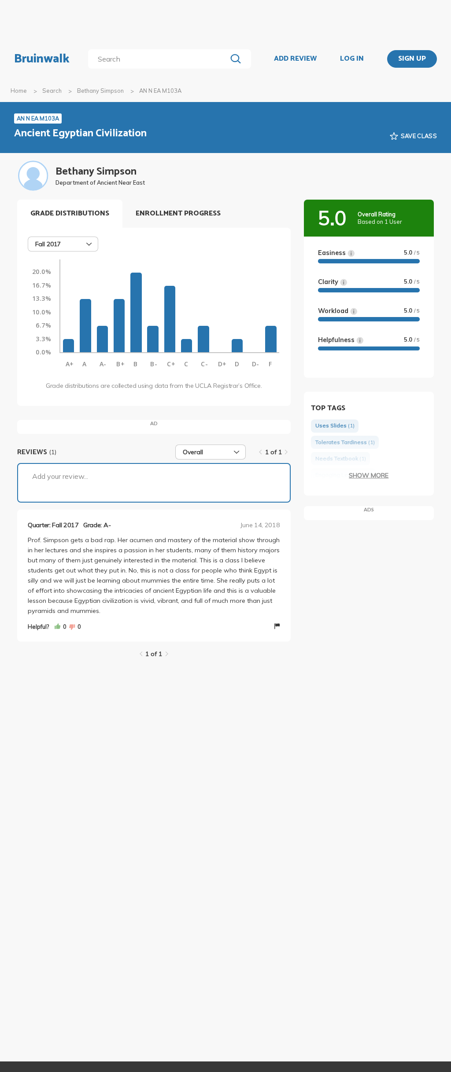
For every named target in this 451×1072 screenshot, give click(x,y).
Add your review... (60, 476)
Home (19, 90)
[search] (159, 59)
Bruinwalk (42, 59)
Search (52, 90)
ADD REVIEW (295, 59)
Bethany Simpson (100, 90)
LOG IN (352, 59)
